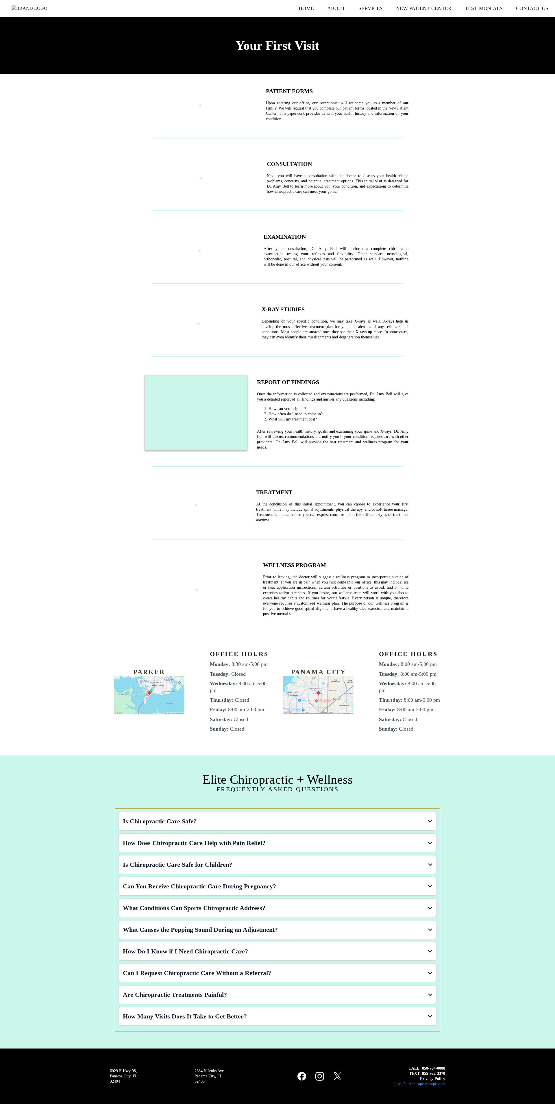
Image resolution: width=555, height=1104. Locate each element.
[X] (338, 1076)
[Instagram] (320, 1076)
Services (370, 8)
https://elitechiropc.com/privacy (419, 1084)
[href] (149, 694)
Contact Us (532, 8)
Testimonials (484, 8)
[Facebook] (302, 1076)
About (336, 8)
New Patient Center (424, 8)
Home (306, 8)
